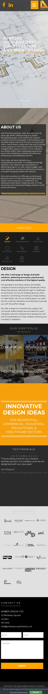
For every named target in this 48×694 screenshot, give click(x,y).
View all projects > (24, 332)
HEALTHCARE (12, 371)
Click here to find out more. (19, 692)
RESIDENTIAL (36, 347)
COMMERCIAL (12, 347)
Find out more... (24, 101)
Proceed (36, 692)
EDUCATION (36, 371)
